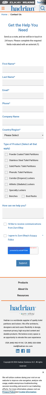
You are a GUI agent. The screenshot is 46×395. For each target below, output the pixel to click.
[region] (23, 382)
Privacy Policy (8, 392)
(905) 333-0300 (34, 343)
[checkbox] (23, 175)
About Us (23, 289)
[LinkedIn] (18, 351)
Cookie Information (27, 392)
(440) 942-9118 (16, 343)
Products (23, 282)
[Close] (43, 372)
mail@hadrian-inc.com (23, 346)
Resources (23, 295)
